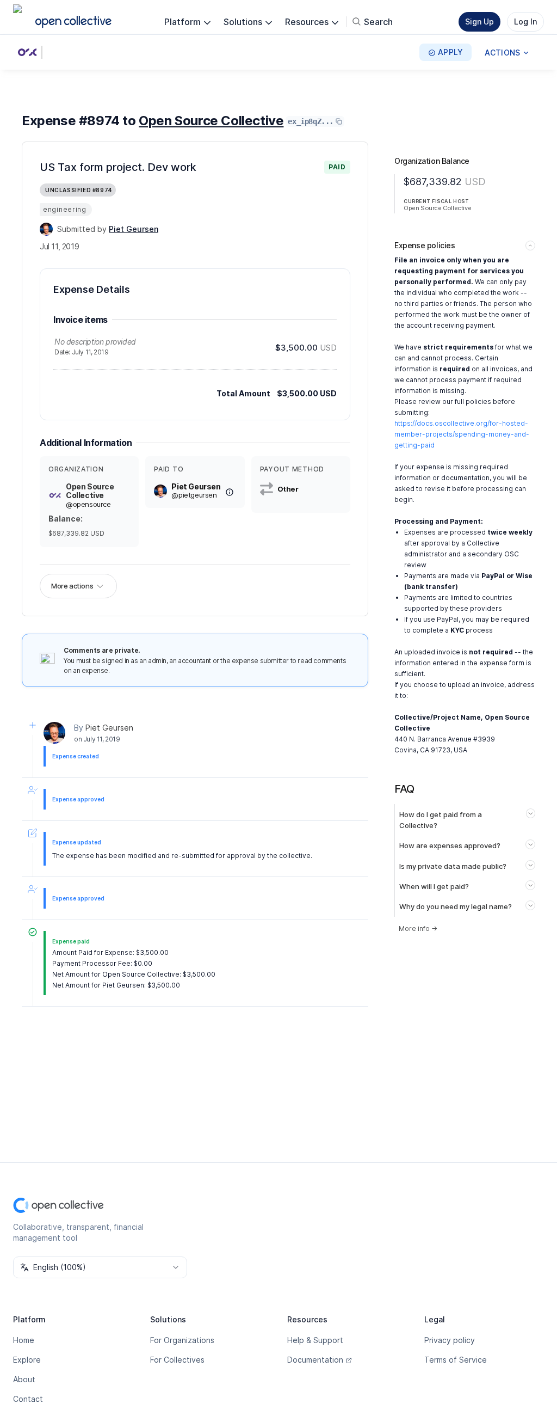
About (24, 1379)
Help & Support (315, 1340)
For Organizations (182, 1340)
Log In (525, 21)
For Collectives (177, 1359)
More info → (418, 928)
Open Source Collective (211, 120)
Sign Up (479, 21)
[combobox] (100, 1267)
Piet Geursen (109, 727)
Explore (27, 1359)
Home (23, 1340)
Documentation (315, 1359)
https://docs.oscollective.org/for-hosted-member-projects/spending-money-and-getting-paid (461, 434)
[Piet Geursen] (46, 229)
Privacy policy (449, 1340)
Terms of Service (455, 1359)
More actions (72, 585)
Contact (28, 1398)
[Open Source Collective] (29, 52)
